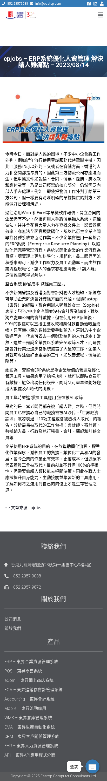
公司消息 (12, 619)
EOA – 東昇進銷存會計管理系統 (33, 689)
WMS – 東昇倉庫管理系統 (28, 717)
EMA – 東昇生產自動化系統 (29, 727)
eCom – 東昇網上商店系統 (29, 680)
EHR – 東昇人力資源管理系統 (31, 745)
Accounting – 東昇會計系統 (29, 699)
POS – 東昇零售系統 (23, 671)
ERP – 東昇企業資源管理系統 (31, 661)
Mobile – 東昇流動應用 (25, 708)
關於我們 (12, 628)
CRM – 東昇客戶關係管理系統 (31, 736)
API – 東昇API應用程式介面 (29, 755)
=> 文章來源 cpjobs (23, 507)
